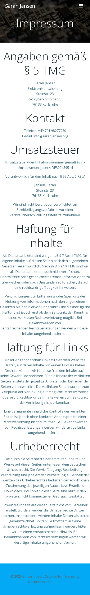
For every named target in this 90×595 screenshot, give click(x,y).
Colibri (57, 582)
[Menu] (81, 5)
